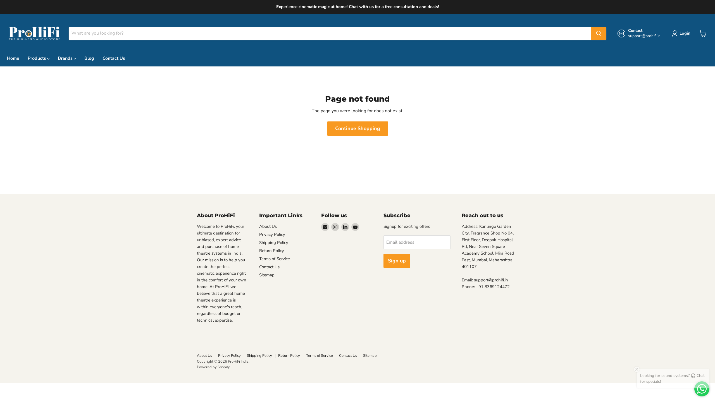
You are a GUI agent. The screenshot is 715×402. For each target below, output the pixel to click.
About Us (268, 226)
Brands (66, 58)
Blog (89, 58)
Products (37, 58)
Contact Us (114, 58)
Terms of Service (274, 259)
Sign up (397, 260)
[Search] (598, 33)
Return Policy (271, 250)
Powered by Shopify (213, 367)
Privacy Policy (272, 234)
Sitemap (267, 275)
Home (13, 58)
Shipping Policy (273, 242)
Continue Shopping (357, 128)
